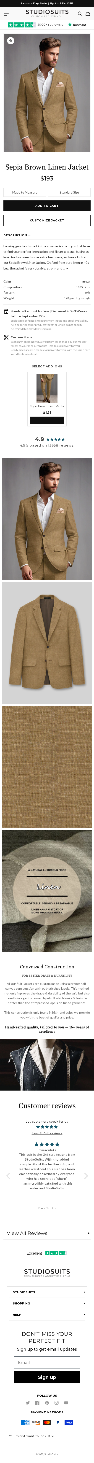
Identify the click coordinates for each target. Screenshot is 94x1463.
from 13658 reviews (47, 1133)
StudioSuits (51, 1454)
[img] (47, 1127)
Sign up (47, 1377)
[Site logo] (47, 1273)
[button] (6, 13)
